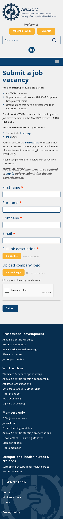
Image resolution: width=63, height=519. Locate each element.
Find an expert (11, 393)
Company (11, 217)
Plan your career (13, 354)
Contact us (10, 492)
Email (7, 233)
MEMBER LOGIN (22, 31)
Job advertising (12, 398)
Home (6, 502)
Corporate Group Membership (21, 388)
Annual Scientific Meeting (18, 339)
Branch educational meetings (20, 349)
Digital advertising (14, 403)
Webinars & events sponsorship (22, 374)
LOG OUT (46, 31)
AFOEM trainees (13, 471)
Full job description (19, 248)
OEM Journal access (15, 418)
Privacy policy (11, 512)
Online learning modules (17, 428)
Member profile (12, 442)
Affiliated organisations (17, 383)
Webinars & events (14, 344)
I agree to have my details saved (23, 280)
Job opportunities (13, 359)
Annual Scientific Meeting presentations (27, 433)
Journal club (9, 423)
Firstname (11, 187)
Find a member (12, 447)
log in (10, 173)
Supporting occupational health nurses (26, 466)
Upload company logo (21, 265)
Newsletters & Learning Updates (23, 438)
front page (25, 133)
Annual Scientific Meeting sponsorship (26, 378)
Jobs (8, 136)
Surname (10, 202)
